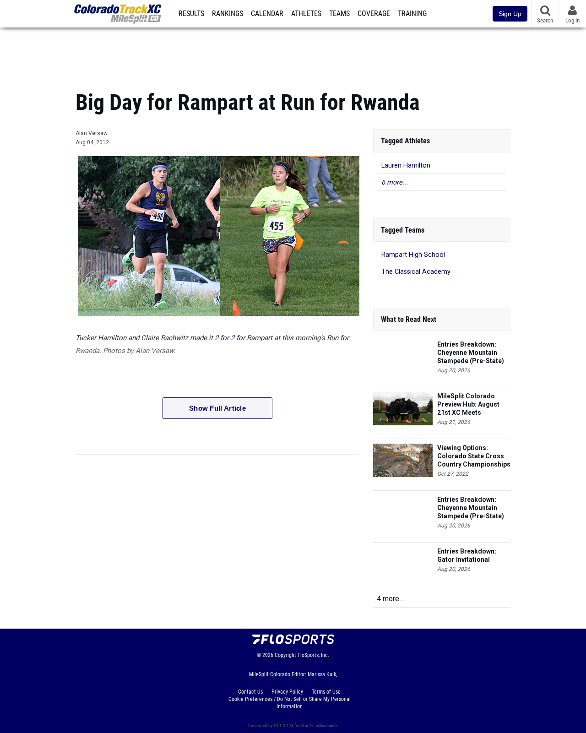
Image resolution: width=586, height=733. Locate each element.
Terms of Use (326, 692)
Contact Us (250, 692)
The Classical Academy (415, 272)
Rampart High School (413, 255)
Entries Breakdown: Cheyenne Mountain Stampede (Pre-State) (470, 352)
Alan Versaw (92, 133)
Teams (339, 14)
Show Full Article (217, 408)
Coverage (374, 14)
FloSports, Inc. (313, 655)
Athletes (306, 14)
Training (412, 14)
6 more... (394, 182)
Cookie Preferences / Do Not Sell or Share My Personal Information (289, 703)
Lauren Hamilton (405, 165)
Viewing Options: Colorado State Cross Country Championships (473, 456)
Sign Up (510, 13)
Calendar (267, 14)
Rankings (227, 14)
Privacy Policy (287, 692)
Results (191, 14)
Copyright (285, 655)
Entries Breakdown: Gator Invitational (466, 555)
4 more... (390, 598)
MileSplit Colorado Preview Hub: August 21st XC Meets (468, 404)
